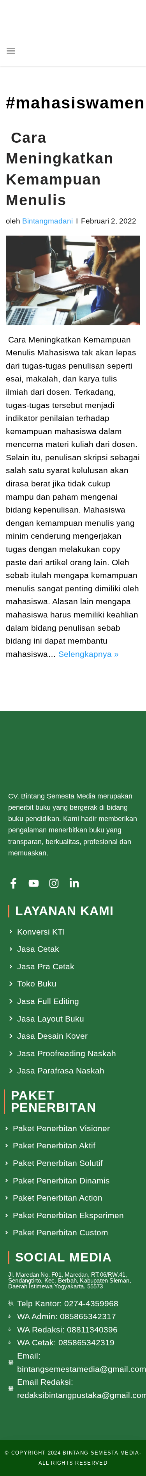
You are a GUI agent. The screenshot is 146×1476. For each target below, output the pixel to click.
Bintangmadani (47, 221)
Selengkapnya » (88, 653)
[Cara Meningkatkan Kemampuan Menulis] (73, 280)
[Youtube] (33, 883)
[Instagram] (54, 883)
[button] (11, 51)
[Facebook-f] (13, 883)
